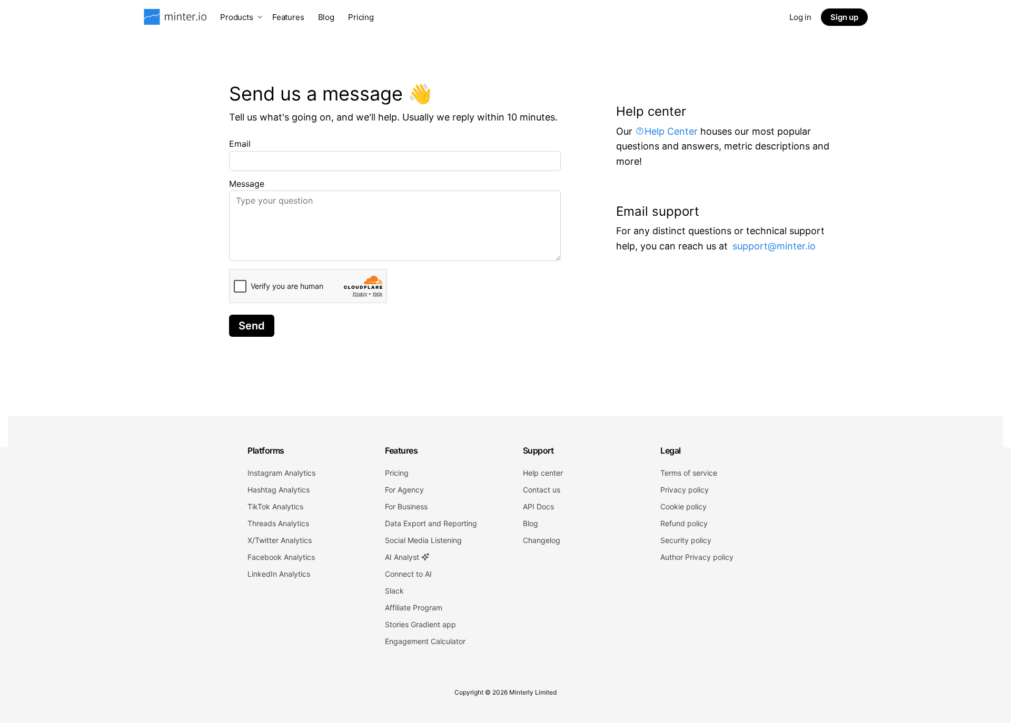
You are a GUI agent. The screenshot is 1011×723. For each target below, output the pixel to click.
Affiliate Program (413, 607)
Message (246, 183)
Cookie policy (683, 506)
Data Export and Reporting (431, 523)
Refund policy (684, 523)
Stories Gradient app (420, 624)
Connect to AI (408, 573)
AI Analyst (403, 557)
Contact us (541, 489)
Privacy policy (684, 489)
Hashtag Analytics (278, 489)
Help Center (671, 131)
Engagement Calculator (425, 641)
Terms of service (688, 472)
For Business (406, 506)
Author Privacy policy (697, 557)
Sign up (844, 17)
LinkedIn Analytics (278, 573)
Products (236, 17)
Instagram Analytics (281, 472)
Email (240, 143)
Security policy (685, 540)
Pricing (361, 17)
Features (288, 17)
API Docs (538, 506)
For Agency (404, 489)
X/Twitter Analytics (279, 540)
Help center (543, 472)
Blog (326, 17)
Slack (394, 590)
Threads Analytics (278, 523)
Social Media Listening (423, 540)
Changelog (541, 540)
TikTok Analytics (275, 506)
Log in (800, 17)
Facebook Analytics (281, 557)
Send (252, 325)
